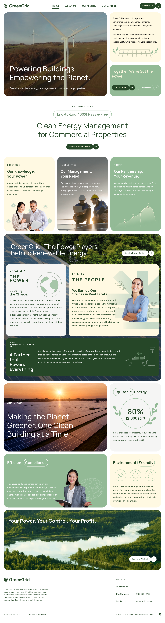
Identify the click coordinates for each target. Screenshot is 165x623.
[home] (16, 6)
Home (55, 5)
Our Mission (89, 5)
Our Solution (109, 5)
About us (70, 5)
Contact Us (122, 601)
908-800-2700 (143, 594)
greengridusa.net (145, 601)
